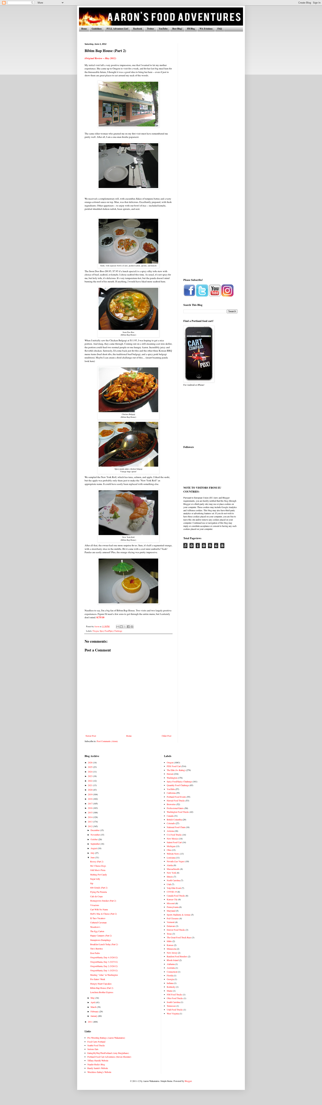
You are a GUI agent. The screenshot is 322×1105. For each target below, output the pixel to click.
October (94, 839)
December (95, 830)
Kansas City (172, 899)
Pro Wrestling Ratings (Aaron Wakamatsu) (106, 1037)
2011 (90, 1021)
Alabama (171, 964)
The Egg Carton (97, 931)
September (95, 843)
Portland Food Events (176, 796)
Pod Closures (173, 918)
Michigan (171, 846)
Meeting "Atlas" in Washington (104, 974)
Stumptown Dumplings (100, 939)
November (95, 834)
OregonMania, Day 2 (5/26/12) (104, 966)
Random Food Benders (177, 956)
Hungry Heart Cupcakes (101, 983)
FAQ (219, 28)
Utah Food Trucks (175, 1009)
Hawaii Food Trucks (176, 800)
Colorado (171, 823)
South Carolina (173, 1002)
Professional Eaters (175, 808)
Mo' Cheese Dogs (98, 865)
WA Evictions (206, 28)
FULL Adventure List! (117, 28)
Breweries (171, 804)
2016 (90, 807)
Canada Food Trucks (176, 895)
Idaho (169, 941)
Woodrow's (95, 926)
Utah (169, 884)
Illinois (170, 876)
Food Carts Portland (96, 1041)
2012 (90, 826)
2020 (90, 789)
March (94, 1006)
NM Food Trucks (174, 994)
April (93, 1002)
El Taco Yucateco (97, 918)
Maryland (171, 910)
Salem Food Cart (174, 842)
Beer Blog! (177, 28)
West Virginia (173, 1013)
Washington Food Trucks (178, 811)
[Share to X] (125, 626)
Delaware (171, 925)
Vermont (170, 922)
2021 (90, 785)
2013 (90, 821)
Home (84, 28)
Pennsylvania (173, 906)
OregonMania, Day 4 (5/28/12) (104, 957)
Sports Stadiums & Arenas (178, 914)
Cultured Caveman (98, 922)
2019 (90, 794)
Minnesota (171, 948)
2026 (90, 762)
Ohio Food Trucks (175, 998)
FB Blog (191, 28)
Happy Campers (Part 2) (101, 935)
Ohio (169, 849)
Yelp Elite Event (174, 887)
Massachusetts (173, 868)
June (93, 857)
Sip (91, 883)
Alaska (170, 865)
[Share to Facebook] (128, 626)
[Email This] (118, 626)
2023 (90, 776)
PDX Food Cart (174, 766)
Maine (169, 990)
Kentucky (171, 986)
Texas (169, 933)
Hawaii (170, 773)
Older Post (166, 735)
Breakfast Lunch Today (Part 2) (104, 944)
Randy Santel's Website (97, 1068)
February (95, 1011)
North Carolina (173, 880)
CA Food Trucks (174, 834)
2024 (90, 771)
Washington (172, 777)
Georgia (170, 979)
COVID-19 (172, 891)
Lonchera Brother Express (101, 992)
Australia (171, 967)
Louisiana (171, 857)
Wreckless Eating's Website (99, 1071)
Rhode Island (173, 960)
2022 (90, 780)
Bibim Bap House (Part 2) (101, 987)
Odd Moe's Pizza (97, 870)
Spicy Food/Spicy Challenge (111, 631)
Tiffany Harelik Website (97, 1060)
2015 (90, 812)
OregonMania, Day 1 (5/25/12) (104, 970)
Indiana (170, 983)
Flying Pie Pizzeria (98, 891)
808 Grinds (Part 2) (99, 887)
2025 (90, 766)
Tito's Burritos (96, 948)
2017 (90, 803)
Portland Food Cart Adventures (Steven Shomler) (109, 1056)
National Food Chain (176, 827)
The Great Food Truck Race (179, 937)
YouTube (163, 28)
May (93, 997)
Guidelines (97, 28)
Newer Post (91, 735)
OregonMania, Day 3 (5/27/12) (104, 961)
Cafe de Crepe (96, 896)
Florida (170, 975)
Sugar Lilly (95, 878)
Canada (170, 815)
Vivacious (94, 905)
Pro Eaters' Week (97, 979)
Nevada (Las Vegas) (176, 861)
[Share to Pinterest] (132, 626)
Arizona (170, 830)
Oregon (96, 631)
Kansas (170, 944)
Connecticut (172, 971)
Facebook (137, 28)
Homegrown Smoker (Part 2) (103, 900)
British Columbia (174, 819)
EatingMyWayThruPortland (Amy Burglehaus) (108, 1052)
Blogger (188, 1080)
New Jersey (172, 952)
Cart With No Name (99, 909)
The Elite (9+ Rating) (176, 770)
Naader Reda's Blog (96, 1064)
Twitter (150, 28)
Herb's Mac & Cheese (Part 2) (103, 913)
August (94, 848)
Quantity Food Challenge (178, 785)
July (93, 852)
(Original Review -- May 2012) (100, 58)
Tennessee (171, 1005)
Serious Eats (92, 1049)
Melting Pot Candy (98, 874)
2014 (90, 817)
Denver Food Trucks (176, 929)
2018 (90, 798)
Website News (173, 853)
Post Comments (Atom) (107, 741)
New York (171, 872)
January (94, 1015)
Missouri (171, 903)
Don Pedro (95, 953)
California (171, 792)
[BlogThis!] (121, 626)
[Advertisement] (210, 99)
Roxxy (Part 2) (96, 861)
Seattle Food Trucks (96, 1045)
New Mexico (172, 838)
